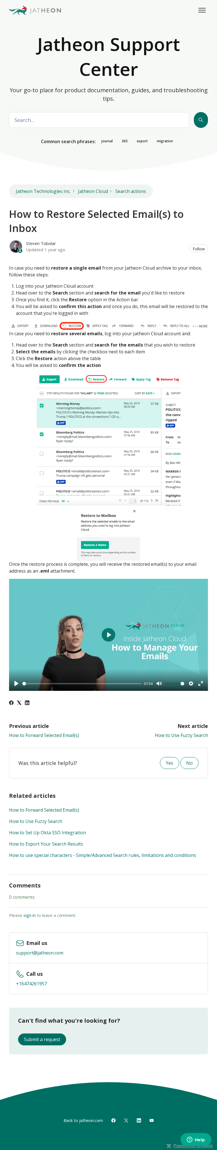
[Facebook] (11, 703)
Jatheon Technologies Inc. (43, 191)
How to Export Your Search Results (46, 844)
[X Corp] (19, 703)
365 (125, 141)
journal (107, 141)
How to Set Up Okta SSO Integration (47, 832)
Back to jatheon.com (83, 1120)
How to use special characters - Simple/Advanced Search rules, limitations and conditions (102, 855)
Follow (199, 249)
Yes (169, 763)
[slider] (82, 683)
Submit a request (42, 1039)
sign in (29, 915)
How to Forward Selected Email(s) (44, 735)
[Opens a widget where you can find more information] (195, 1140)
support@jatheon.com (39, 953)
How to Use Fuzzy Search (181, 735)
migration (165, 141)
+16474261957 (31, 984)
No (189, 763)
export (142, 141)
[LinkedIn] (27, 703)
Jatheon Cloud (93, 191)
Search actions (130, 191)
